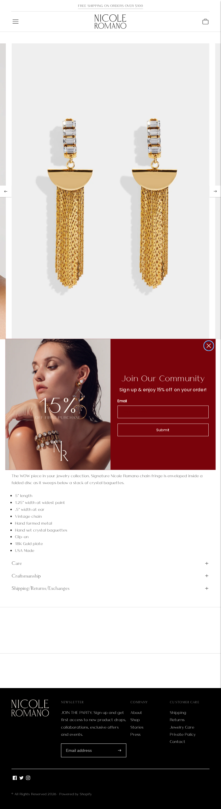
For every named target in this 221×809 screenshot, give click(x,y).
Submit (163, 430)
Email (122, 401)
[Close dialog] (209, 345)
